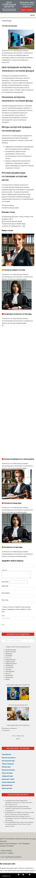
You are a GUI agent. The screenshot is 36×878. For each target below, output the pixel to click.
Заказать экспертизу (27, 10)
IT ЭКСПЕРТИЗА (9, 667)
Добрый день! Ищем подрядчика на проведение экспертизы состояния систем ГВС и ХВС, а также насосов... (18, 802)
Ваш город (5, 600)
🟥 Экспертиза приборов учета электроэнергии (18, 459)
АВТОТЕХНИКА (9, 675)
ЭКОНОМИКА (8, 656)
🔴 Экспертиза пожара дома (11, 503)
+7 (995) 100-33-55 (27, 4)
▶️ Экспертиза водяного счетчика (13, 270)
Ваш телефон (6, 593)
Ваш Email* (5, 582)
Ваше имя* (5, 586)
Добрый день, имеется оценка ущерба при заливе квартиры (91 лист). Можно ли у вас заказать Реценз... (19, 824)
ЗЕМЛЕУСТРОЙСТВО (10, 652)
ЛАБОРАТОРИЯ (9, 677)
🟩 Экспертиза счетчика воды (12, 547)
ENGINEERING (8, 654)
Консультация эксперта (18, 795)
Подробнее (29, 873)
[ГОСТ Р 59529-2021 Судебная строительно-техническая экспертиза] (18, 739)
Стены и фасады (6, 21)
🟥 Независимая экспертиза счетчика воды (17, 314)
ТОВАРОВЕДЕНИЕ (9, 671)
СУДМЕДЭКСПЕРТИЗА (11, 663)
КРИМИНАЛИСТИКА (10, 660)
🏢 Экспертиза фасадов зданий (12, 221)
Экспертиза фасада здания (10, 208)
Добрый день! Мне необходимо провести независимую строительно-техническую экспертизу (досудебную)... (19, 818)
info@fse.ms (27, 7)
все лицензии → (6, 730)
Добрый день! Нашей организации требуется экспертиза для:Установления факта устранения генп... (18, 808)
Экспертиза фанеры (8, 205)
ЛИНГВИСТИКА (9, 665)
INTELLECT (8, 673)
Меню (32, 15)
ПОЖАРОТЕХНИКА (10, 662)
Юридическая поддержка (18, 634)
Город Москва (6, 754)
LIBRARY (7, 679)
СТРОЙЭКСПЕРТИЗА (10, 650)
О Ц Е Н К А (8, 658)
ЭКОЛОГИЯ (8, 669)
